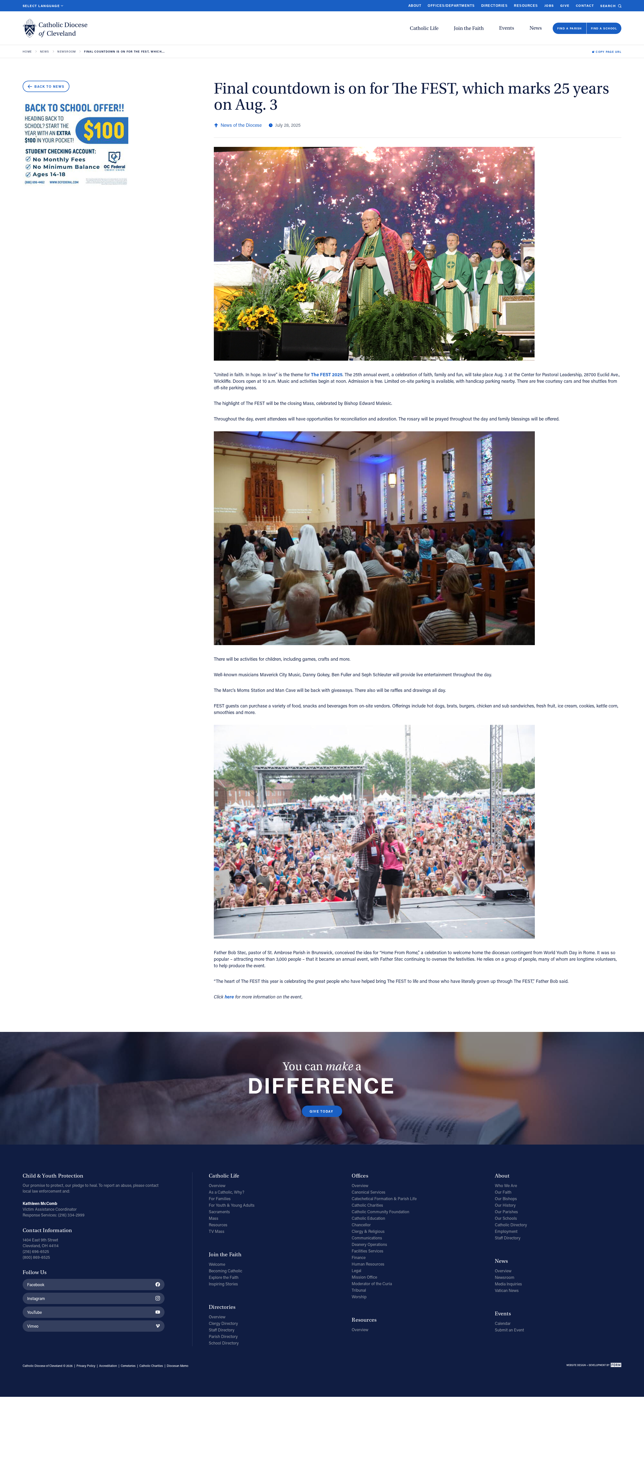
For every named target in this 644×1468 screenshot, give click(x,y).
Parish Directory (223, 1336)
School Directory (224, 1343)
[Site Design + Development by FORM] (593, 1366)
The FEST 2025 (326, 374)
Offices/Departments (451, 6)
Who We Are (506, 1185)
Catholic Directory (511, 1224)
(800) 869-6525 (36, 1257)
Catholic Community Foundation (380, 1211)
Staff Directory (221, 1329)
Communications (367, 1237)
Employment (506, 1231)
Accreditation (108, 1366)
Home (27, 51)
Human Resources (368, 1264)
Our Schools (506, 1218)
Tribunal (359, 1290)
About (414, 6)
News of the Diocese (241, 125)
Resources (526, 6)
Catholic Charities (367, 1205)
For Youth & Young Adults (232, 1205)
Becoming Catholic (225, 1270)
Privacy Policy (85, 1366)
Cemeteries (128, 1366)
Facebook (35, 1284)
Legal (356, 1270)
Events (506, 28)
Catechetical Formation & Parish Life (384, 1198)
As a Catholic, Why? (226, 1192)
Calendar (503, 1323)
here (229, 997)
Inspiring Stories (223, 1283)
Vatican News (507, 1290)
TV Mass (216, 1231)
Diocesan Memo (177, 1366)
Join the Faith (469, 28)
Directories (494, 6)
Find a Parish (569, 28)
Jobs (549, 5)
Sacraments (219, 1211)
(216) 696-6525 (36, 1251)
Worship (359, 1296)
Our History (505, 1205)
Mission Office (364, 1277)
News (536, 28)
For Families (220, 1198)
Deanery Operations (369, 1244)
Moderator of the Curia (372, 1283)
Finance (359, 1257)
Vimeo (32, 1326)
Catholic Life (424, 28)
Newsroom (66, 51)
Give (565, 5)
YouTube (34, 1312)
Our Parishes (506, 1211)
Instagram (36, 1298)
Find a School (604, 28)
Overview (217, 1185)
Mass (213, 1218)
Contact (585, 5)
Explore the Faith (223, 1277)
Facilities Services (367, 1250)
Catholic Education (368, 1218)
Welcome (217, 1264)
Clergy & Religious (368, 1231)
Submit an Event (509, 1329)
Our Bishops (506, 1198)
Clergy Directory (223, 1323)
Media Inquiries (508, 1283)
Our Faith (503, 1192)
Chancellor (361, 1224)
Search (608, 6)
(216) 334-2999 (71, 1215)
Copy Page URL (608, 51)
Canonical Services (368, 1192)
